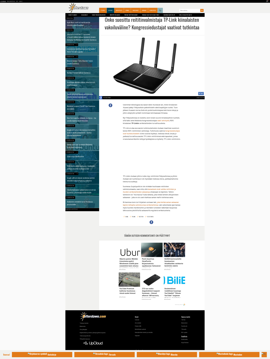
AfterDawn (3, 1)
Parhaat (144, 10)
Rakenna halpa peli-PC (169, 15)
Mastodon (184, 323)
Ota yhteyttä (83, 329)
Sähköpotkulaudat (115, 15)
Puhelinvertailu (11, 1)
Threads (183, 329)
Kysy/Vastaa (184, 342)
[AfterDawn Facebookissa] (177, 10)
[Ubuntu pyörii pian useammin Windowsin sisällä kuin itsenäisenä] (82, 145)
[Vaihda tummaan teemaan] (160, 10)
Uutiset (110, 10)
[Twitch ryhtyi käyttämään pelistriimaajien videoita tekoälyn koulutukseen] (82, 94)
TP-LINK (133, 217)
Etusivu (103, 10)
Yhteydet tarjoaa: (85, 339)
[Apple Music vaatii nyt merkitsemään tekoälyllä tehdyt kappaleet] (82, 23)
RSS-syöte (184, 332)
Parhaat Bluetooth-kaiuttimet (150, 15)
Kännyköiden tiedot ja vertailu (144, 332)
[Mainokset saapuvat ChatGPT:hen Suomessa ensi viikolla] (82, 106)
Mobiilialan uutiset (140, 329)
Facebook (184, 326)
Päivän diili (138, 326)
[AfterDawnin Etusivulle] (79, 8)
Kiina (127, 217)
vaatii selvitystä (163, 121)
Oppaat (127, 10)
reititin (141, 217)
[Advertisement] (152, 156)
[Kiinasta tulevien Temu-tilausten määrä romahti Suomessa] (82, 61)
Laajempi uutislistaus (71, 209)
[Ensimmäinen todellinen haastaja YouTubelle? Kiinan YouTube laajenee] (82, 49)
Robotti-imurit (73, 15)
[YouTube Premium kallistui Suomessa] (82, 72)
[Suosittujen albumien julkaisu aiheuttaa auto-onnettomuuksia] (82, 83)
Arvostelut (119, 10)
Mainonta (82, 326)
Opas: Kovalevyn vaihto (185, 15)
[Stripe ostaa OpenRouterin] (82, 155)
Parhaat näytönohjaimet (131, 15)
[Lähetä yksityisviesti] (113, 97)
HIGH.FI (21, 1)
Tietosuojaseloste (85, 336)
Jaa (202, 94)
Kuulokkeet (84, 15)
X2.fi (17, 1)
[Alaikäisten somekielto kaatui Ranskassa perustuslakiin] (82, 202)
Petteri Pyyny (107, 98)
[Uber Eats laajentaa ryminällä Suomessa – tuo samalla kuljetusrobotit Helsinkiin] (82, 118)
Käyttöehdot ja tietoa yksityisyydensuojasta (92, 332)
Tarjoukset (135, 10)
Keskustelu (153, 10)
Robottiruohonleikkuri (98, 15)
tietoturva (150, 217)
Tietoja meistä (84, 323)
